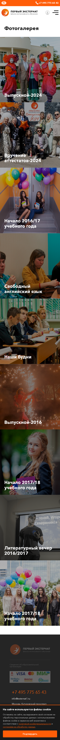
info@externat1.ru (21, 698)
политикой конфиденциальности (35, 723)
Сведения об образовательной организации (24, 665)
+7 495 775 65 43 (49, 2)
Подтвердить (30, 734)
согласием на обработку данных (19, 727)
